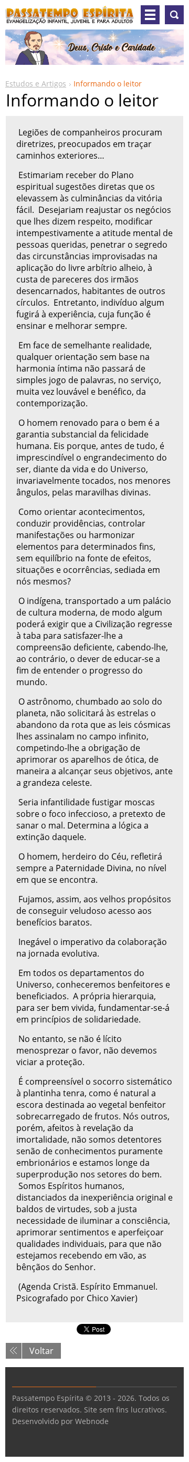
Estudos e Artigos (35, 84)
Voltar (41, 1351)
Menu (150, 14)
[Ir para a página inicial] (69, 19)
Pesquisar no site (174, 14)
